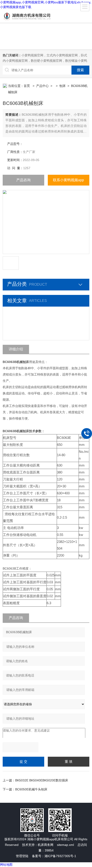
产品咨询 (23, 180)
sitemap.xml (65, 845)
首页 (27, 86)
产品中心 (42, 86)
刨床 (62, 86)
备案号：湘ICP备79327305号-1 (54, 856)
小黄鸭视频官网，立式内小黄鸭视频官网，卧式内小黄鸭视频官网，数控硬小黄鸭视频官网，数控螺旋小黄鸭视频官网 (45, 60)
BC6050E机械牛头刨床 (31, 789)
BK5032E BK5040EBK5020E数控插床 (41, 780)
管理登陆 (22, 856)
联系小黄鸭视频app (68, 180)
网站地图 (6, 864)
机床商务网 (45, 845)
